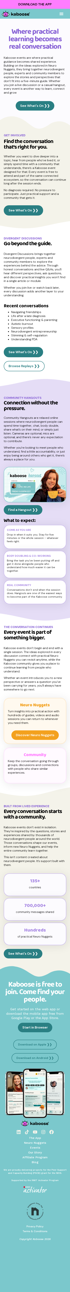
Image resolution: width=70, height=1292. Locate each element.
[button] (61, 14)
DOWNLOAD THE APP (35, 4)
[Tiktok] (27, 1132)
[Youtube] (35, 1132)
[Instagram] (43, 1132)
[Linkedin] (18, 1132)
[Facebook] (51, 1132)
